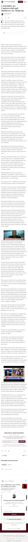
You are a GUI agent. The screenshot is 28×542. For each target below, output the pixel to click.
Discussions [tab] (11, 481)
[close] (24, 495)
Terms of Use (20, 522)
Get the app (19, 538)
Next (24, 455)
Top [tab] (2, 481)
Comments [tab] (4, 464)
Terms (17, 535)
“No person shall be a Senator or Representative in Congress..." (8, 488)
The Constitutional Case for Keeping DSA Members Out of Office (10, 485)
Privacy (14, 535)
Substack (8, 540)
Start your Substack (11, 538)
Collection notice (22, 535)
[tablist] (6, 464)
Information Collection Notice (16, 523)
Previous (5, 455)
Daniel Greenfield (8, 13)
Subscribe (20, 1)
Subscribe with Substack (15, 519)
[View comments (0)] (5, 17)
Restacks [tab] (10, 464)
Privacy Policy (14, 524)
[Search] (25, 481)
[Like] (2, 17)
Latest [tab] (6, 481)
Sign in (25, 1)
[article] (14, 488)
